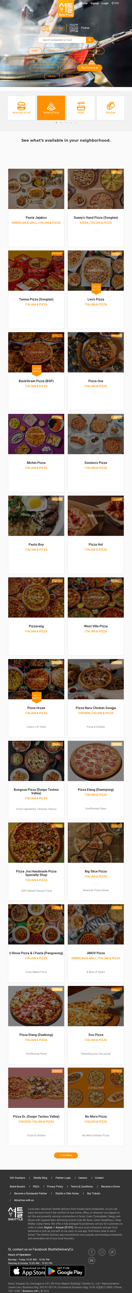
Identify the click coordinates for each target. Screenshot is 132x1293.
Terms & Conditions (82, 1186)
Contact (99, 1177)
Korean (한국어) (64, 1227)
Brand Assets (17, 1186)
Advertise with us (24, 1200)
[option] (21, 108)
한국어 (115, 3)
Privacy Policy (55, 1186)
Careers (82, 1177)
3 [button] (66, 122)
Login (105, 3)
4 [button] (70, 122)
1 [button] (56, 122)
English (48, 1227)
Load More (66, 1155)
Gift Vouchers (17, 1177)
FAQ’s (36, 1186)
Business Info (30, 1291)
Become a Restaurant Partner (30, 1193)
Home (83, 3)
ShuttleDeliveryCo (60, 1249)
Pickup (85, 27)
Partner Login (63, 1177)
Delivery (58, 27)
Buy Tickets (93, 1193)
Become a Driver (110, 1186)
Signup (94, 3)
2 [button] (61, 122)
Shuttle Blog (40, 1177)
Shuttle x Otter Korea (67, 1193)
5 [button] (75, 122)
